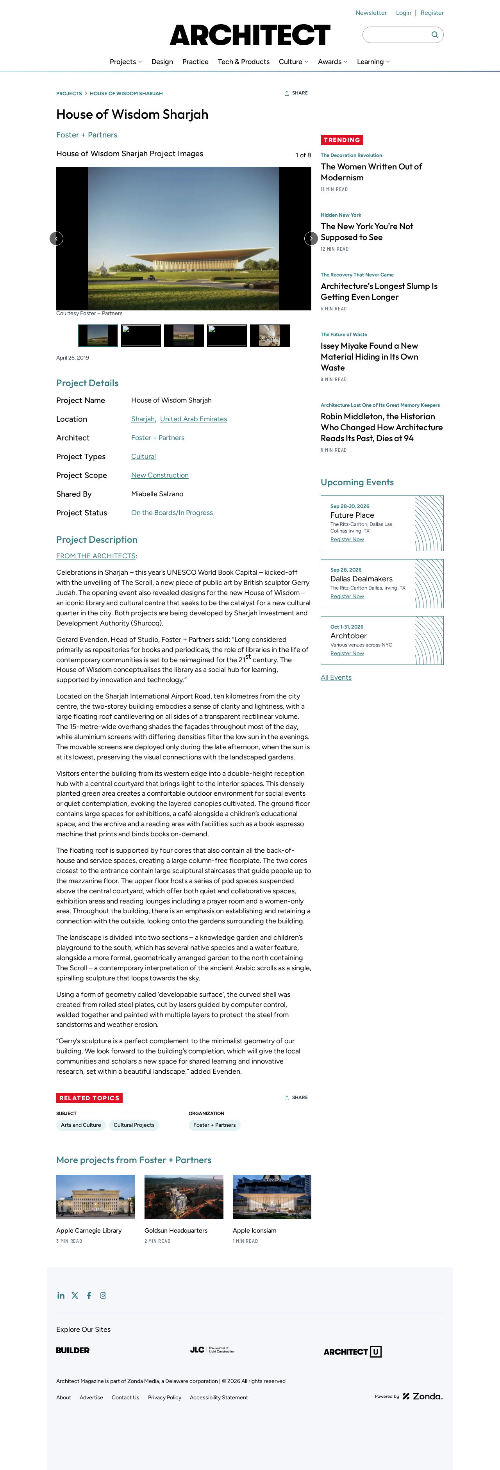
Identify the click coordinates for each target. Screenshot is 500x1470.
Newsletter (371, 12)
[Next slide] (311, 239)
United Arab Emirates (193, 419)
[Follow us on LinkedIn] (61, 1295)
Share (300, 93)
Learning (370, 62)
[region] (183, 247)
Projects (123, 62)
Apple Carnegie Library (89, 1230)
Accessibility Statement (219, 1397)
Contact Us (125, 1397)
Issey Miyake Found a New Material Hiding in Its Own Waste (369, 356)
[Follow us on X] (75, 1295)
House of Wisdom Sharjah (126, 93)
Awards (329, 62)
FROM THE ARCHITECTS (96, 556)
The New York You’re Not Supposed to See (367, 231)
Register (432, 12)
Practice (195, 62)
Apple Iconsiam (255, 1230)
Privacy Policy (164, 1397)
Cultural (143, 456)
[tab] (98, 335)
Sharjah (143, 419)
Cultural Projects (134, 1125)
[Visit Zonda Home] (409, 1396)
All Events (336, 677)
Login (403, 12)
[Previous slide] (56, 239)
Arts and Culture (81, 1125)
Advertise (91, 1397)
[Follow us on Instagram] (103, 1295)
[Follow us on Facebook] (89, 1295)
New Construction (160, 475)
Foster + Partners (86, 134)
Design (162, 62)
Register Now (347, 539)
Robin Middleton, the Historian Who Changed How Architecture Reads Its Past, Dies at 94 (382, 427)
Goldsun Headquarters (176, 1230)
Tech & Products (244, 62)
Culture (290, 62)
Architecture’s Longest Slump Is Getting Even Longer (379, 291)
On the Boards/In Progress (172, 512)
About (63, 1397)
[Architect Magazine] (250, 34)
